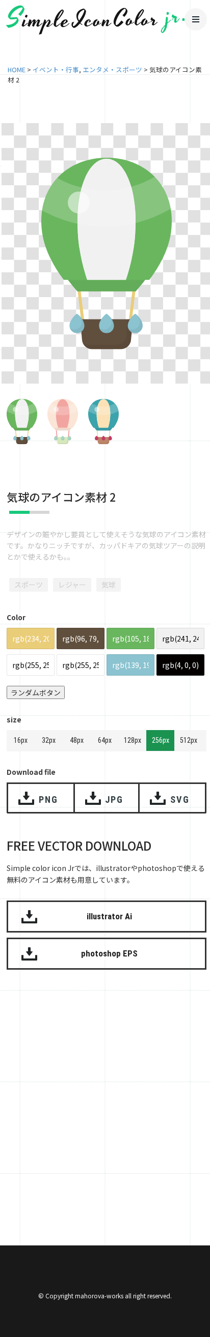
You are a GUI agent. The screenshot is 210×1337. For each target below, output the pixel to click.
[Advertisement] (105, 1095)
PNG (48, 799)
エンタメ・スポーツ (112, 69)
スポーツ (28, 584)
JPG (114, 799)
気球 (108, 584)
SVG (179, 799)
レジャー (72, 584)
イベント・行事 (56, 69)
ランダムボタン (36, 692)
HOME (16, 69)
